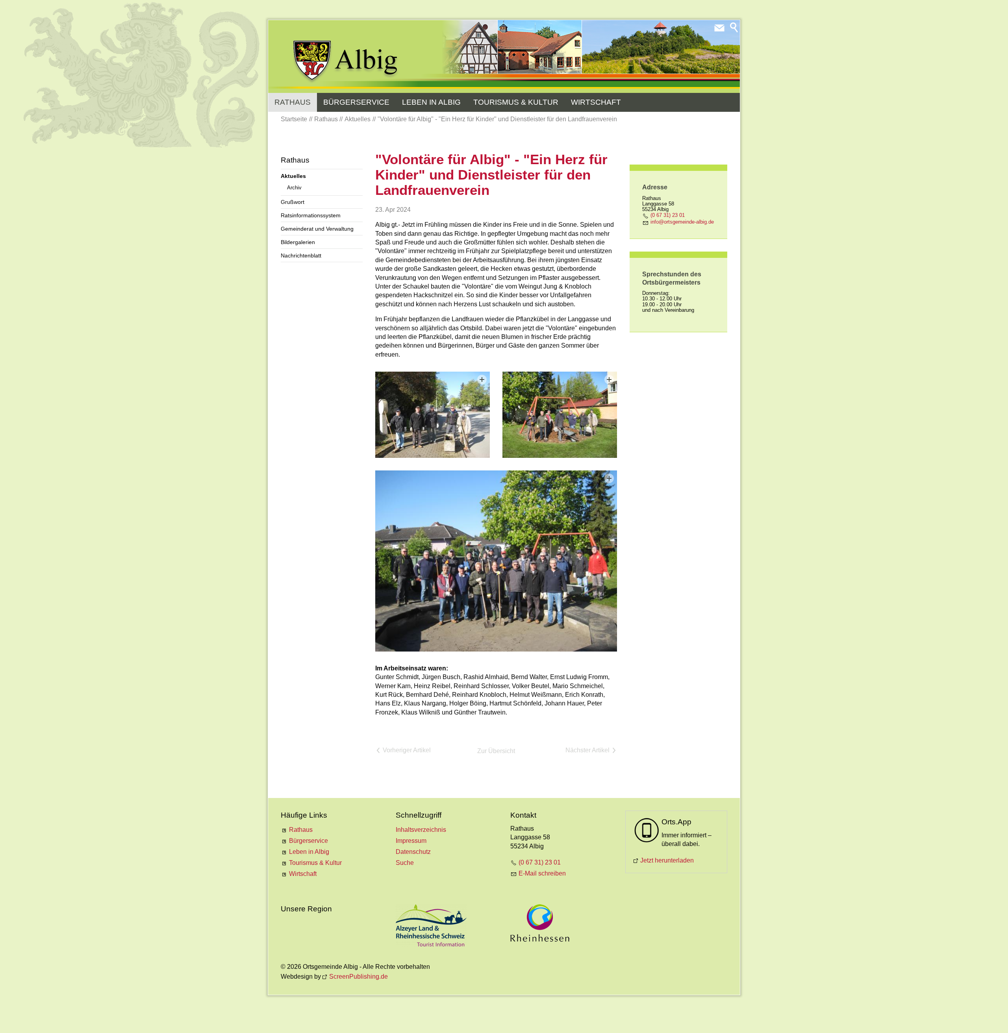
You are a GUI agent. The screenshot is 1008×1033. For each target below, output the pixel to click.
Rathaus (292, 102)
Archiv (294, 188)
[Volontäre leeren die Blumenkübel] (432, 414)
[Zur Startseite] (345, 61)
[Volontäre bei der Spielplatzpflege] (559, 414)
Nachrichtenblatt (301, 255)
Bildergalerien (298, 242)
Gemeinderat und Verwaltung (317, 229)
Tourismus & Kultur (515, 102)
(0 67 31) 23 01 (667, 215)
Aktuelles (293, 176)
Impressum (411, 840)
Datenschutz (413, 851)
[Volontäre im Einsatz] (496, 561)
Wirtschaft (596, 102)
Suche (405, 862)
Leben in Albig (431, 102)
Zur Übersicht (496, 751)
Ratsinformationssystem (311, 215)
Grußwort (292, 202)
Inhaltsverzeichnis (421, 829)
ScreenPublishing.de (358, 976)
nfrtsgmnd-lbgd (681, 222)
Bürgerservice (356, 102)
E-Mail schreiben (542, 873)
